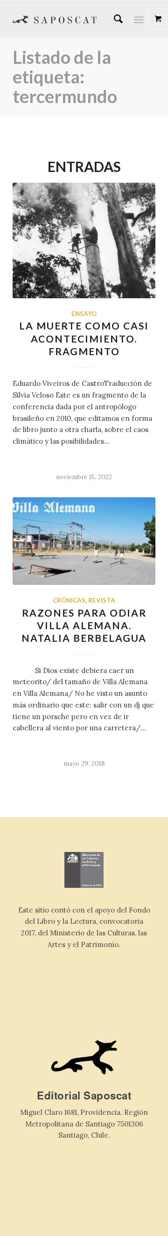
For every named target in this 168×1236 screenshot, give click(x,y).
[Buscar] (114, 19)
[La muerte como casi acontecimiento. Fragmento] (84, 240)
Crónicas (69, 600)
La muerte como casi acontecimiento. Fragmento (84, 338)
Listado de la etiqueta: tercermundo (65, 76)
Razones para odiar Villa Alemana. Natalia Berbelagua (84, 625)
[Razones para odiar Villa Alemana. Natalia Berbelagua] (84, 541)
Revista (101, 600)
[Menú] (139, 19)
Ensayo (84, 313)
